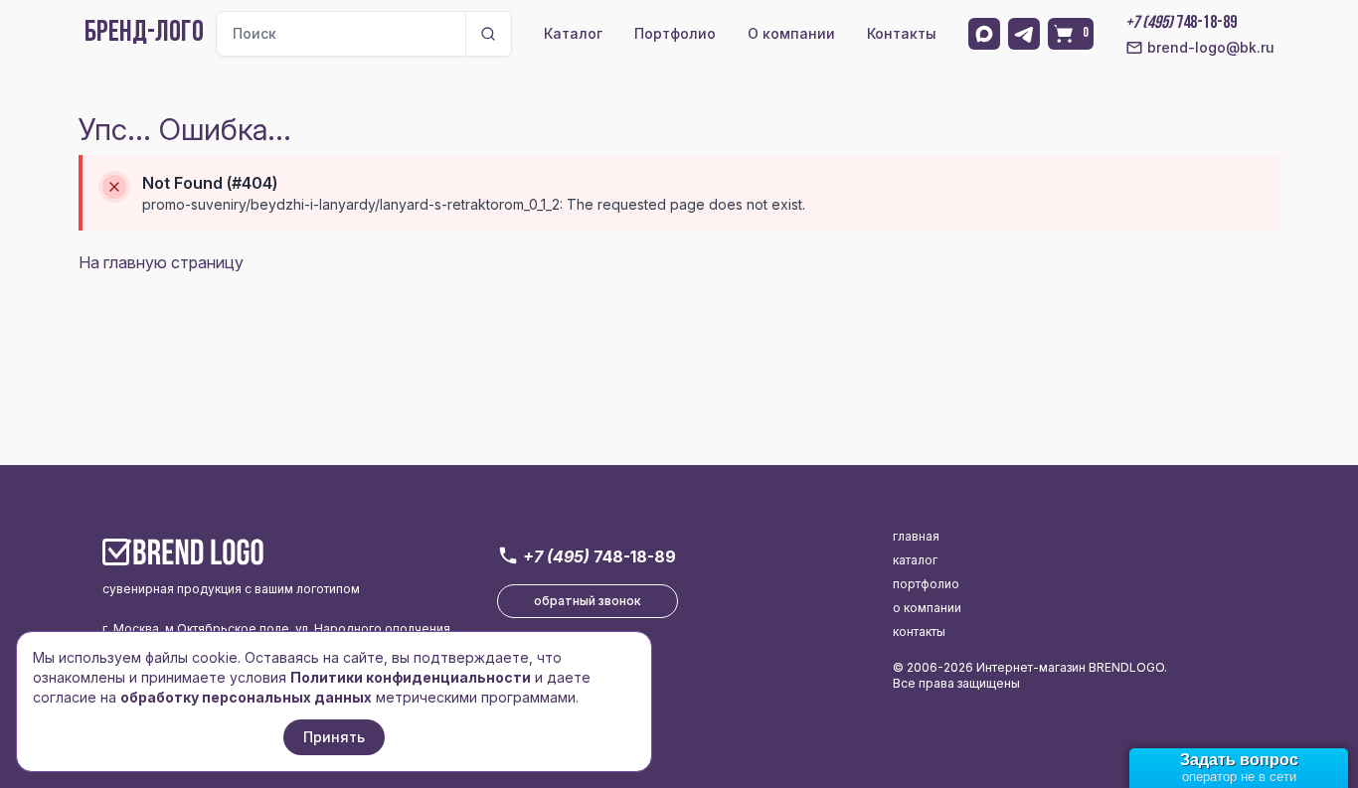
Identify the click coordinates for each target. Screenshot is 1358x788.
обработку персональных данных (246, 697)
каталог (915, 559)
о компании (927, 607)
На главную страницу (161, 262)
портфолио (926, 583)
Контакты (901, 33)
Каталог (573, 33)
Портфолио (675, 33)
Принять (334, 736)
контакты (919, 631)
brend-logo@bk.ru (1210, 47)
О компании (791, 33)
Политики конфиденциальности (410, 677)
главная (916, 536)
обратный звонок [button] (587, 600)
